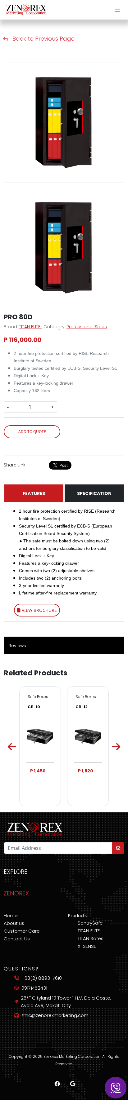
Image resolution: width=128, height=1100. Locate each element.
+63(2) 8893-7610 (41, 978)
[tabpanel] (64, 123)
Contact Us (17, 938)
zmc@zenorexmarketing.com (55, 1015)
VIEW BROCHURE (39, 610)
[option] (40, 746)
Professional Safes (86, 327)
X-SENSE (87, 946)
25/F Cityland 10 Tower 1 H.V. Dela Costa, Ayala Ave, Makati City (66, 1002)
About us (14, 923)
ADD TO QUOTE (32, 431)
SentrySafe (90, 923)
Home (11, 915)
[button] (117, 10)
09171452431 (34, 988)
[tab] (64, 247)
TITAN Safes (90, 938)
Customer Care (22, 931)
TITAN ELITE (30, 327)
